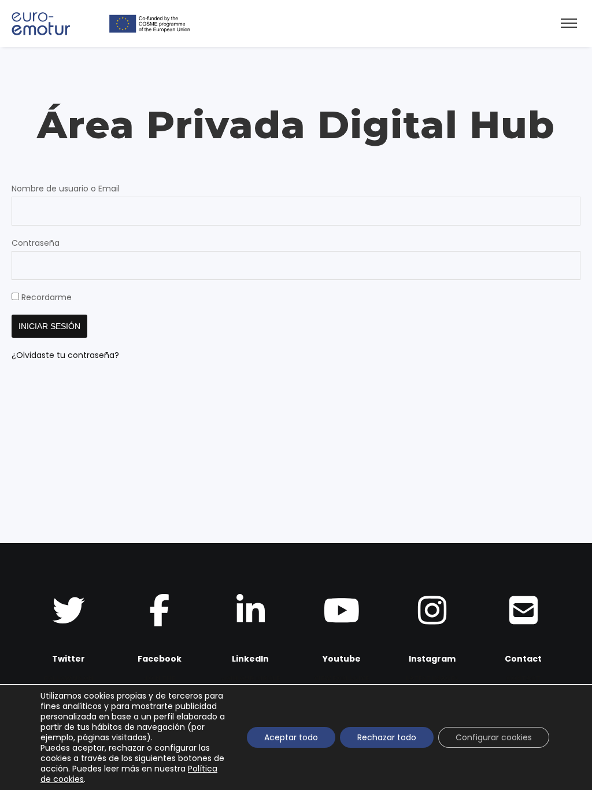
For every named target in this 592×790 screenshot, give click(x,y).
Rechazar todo (386, 737)
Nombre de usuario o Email (66, 188)
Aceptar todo (291, 737)
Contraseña (36, 243)
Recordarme (45, 297)
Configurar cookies (494, 737)
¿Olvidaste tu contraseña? (65, 355)
